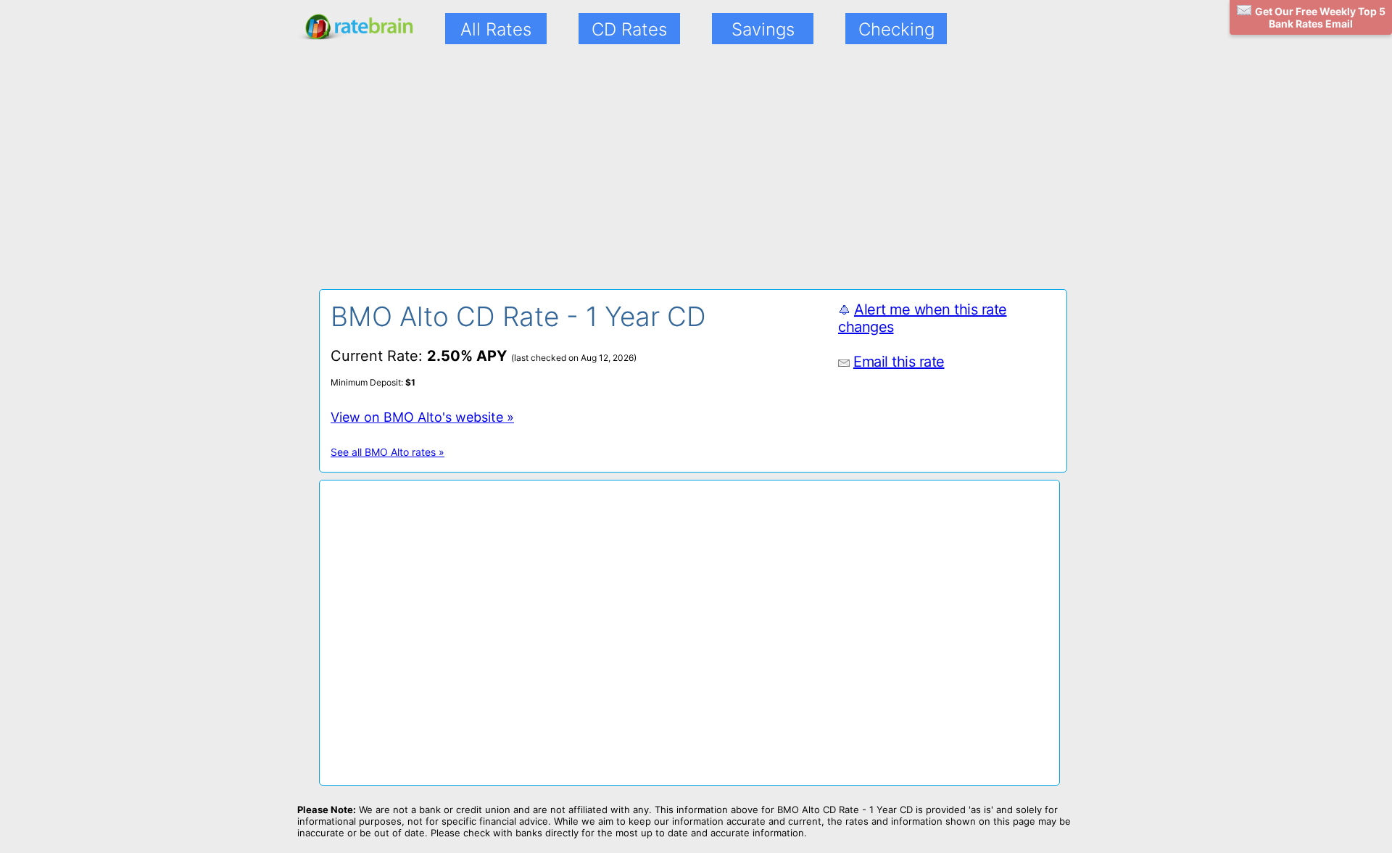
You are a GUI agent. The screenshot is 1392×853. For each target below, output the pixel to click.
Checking (896, 29)
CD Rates (629, 29)
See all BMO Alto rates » (387, 452)
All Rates (495, 29)
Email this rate (899, 361)
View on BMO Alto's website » (422, 417)
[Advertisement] (441, 176)
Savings (763, 29)
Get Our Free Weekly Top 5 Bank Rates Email (1320, 17)
